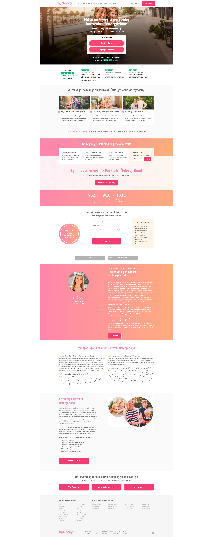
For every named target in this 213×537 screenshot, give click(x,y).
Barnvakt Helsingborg (130, 506)
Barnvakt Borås (145, 506)
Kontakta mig (106, 241)
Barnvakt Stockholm (96, 504)
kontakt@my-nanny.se (88, 532)
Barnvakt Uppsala (112, 504)
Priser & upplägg (63, 512)
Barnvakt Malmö (95, 508)
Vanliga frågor (108, 3)
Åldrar (90, 3)
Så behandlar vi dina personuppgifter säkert (107, 247)
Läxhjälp (78, 508)
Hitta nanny (79, 506)
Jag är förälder (106, 43)
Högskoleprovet (80, 516)
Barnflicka (61, 506)
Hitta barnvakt (80, 518)
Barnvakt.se (79, 520)
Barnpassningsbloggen (64, 514)
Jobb (114, 3)
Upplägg (84, 3)
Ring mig (147, 159)
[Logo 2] (69, 532)
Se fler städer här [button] (146, 508)
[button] (136, 3)
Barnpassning (62, 510)
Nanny (60, 504)
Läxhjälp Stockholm (81, 514)
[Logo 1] (65, 3)
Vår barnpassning (97, 3)
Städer (79, 3)
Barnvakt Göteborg (96, 506)
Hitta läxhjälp (80, 510)
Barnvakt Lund (128, 508)
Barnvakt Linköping (129, 504)
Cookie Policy (62, 520)
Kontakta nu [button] (149, 3)
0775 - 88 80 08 (96, 532)
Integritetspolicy (63, 516)
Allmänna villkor (62, 518)
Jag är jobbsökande (106, 50)
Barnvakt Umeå (145, 504)
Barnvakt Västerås (112, 506)
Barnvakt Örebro (112, 508)
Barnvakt (61, 508)
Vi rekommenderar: (81, 504)
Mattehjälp (79, 512)
